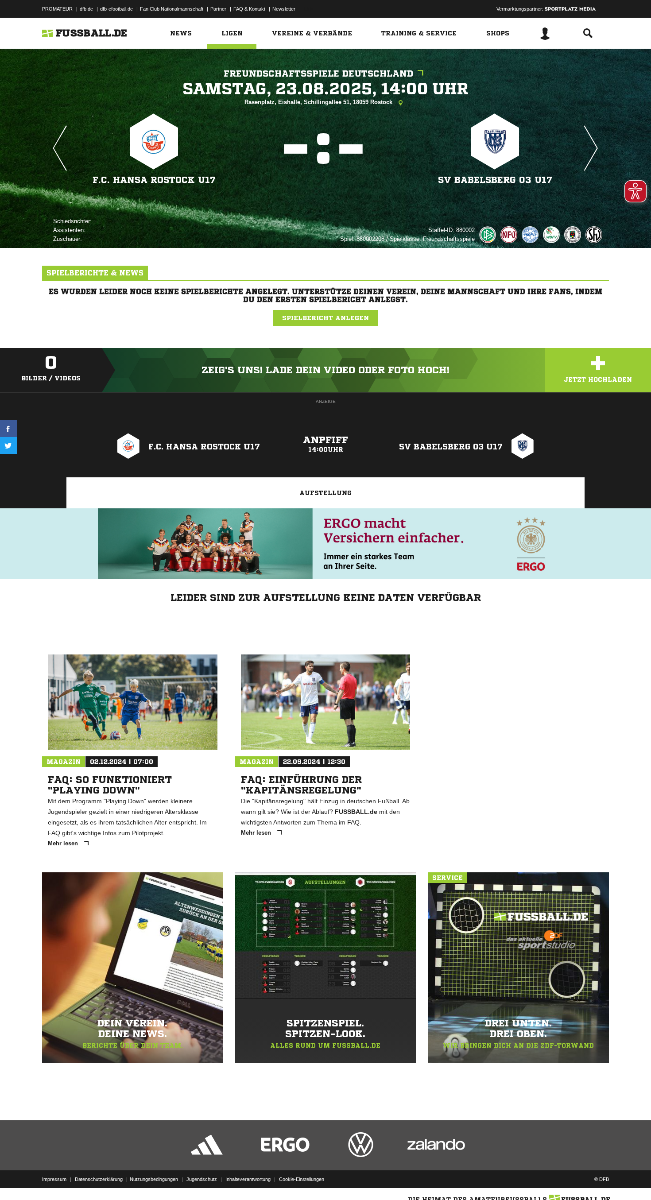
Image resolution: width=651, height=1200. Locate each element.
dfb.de (86, 9)
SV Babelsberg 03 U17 (495, 180)
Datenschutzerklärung (99, 1179)
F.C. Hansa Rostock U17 (154, 180)
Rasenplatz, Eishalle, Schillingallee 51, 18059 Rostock (319, 102)
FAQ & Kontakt (249, 9)
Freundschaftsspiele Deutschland (318, 73)
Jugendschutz (201, 1179)
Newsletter (283, 9)
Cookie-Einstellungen (301, 1179)
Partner (218, 9)
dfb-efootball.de (116, 9)
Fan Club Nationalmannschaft (171, 9)
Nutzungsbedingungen (154, 1179)
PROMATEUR (57, 9)
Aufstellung (325, 493)
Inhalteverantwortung (248, 1179)
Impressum (54, 1179)
